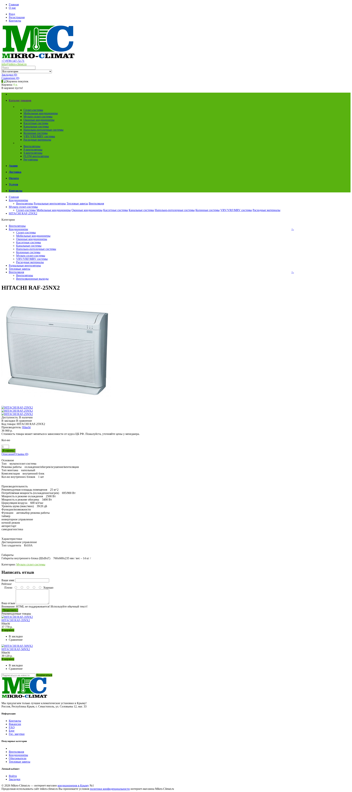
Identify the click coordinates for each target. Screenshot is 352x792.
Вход (12, 14)
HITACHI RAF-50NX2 (15, 649)
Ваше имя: (7, 580)
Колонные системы (35, 133)
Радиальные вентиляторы (50, 203)
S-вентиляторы (32, 152)
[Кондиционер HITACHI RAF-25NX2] (56, 404)
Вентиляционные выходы (32, 278)
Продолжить (10, 610)
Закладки (14, 779)
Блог (12, 730)
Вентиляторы (31, 146)
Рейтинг (6, 583)
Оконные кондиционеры (38, 119)
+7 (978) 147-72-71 (12, 60)
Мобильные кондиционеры (40, 113)
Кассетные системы (35, 123)
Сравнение (10, 78)
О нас (12, 7)
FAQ (12, 727)
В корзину (7, 630)
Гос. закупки (17, 734)
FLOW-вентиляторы (36, 156)
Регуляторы (30, 159)
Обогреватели (17, 758)
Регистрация (17, 17)
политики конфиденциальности (110, 788)
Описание (7, 454)
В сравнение (24, 420)
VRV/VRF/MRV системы (39, 136)
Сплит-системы (33, 110)
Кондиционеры (25, 106)
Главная (14, 4)
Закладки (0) (9, 74)
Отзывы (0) (21, 454)
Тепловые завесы (77, 203)
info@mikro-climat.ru (14, 64)
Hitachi (26, 427)
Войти (13, 776)
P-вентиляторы (32, 149)
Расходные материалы (37, 139)
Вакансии (15, 724)
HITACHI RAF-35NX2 (15, 620)
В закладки (8, 420)
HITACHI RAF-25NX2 (23, 213)
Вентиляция (23, 143)
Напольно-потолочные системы (43, 129)
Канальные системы (36, 126)
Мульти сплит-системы (37, 116)
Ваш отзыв (8, 603)
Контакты (15, 20)
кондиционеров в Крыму (73, 785)
